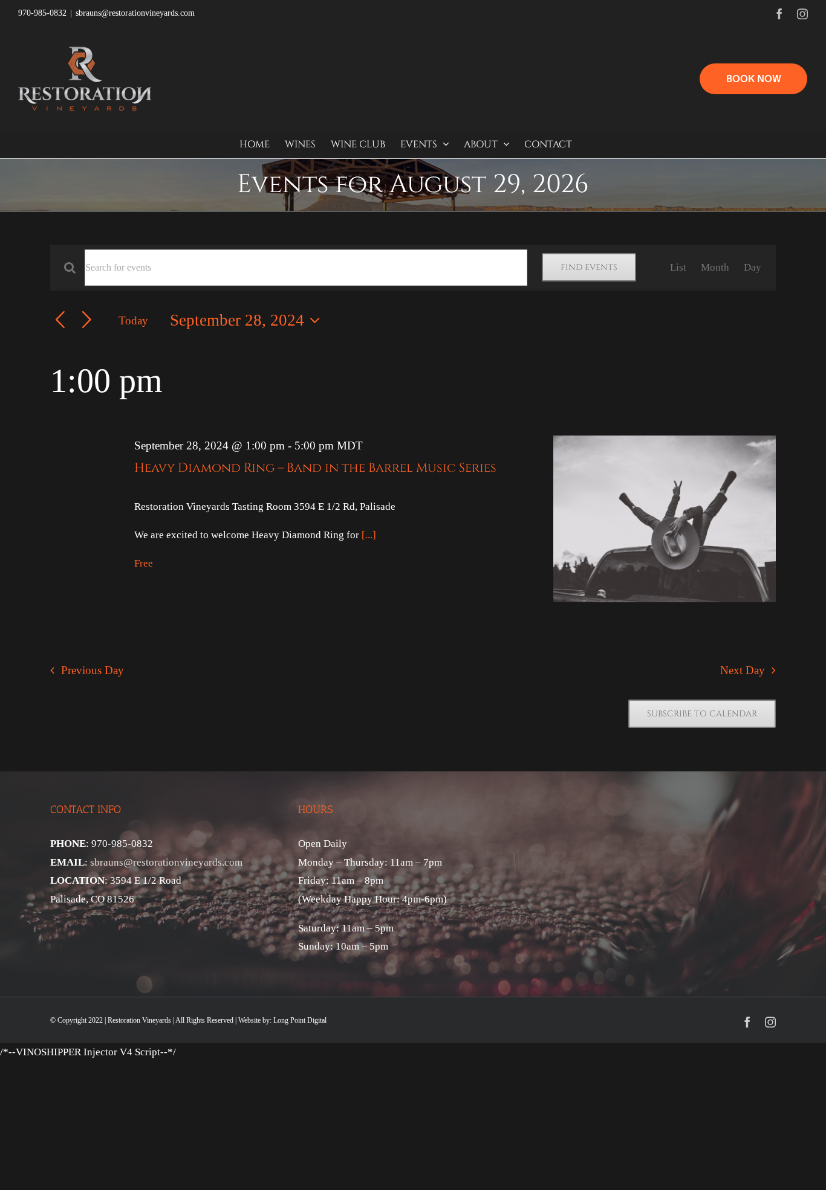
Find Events (589, 267)
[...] (369, 535)
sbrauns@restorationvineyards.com (135, 13)
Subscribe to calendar (702, 714)
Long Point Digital (300, 1020)
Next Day (742, 670)
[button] (753, 78)
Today (133, 320)
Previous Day (92, 670)
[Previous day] (60, 320)
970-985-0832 (42, 13)
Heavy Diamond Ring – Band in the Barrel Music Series (315, 468)
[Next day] (87, 320)
